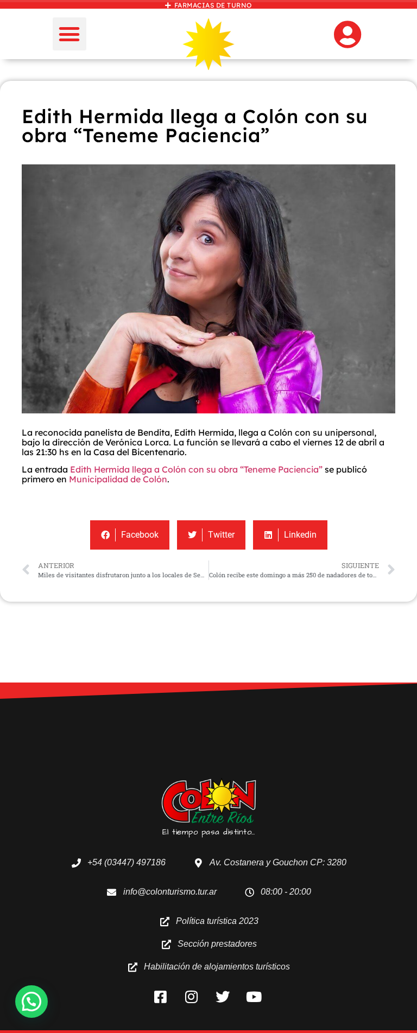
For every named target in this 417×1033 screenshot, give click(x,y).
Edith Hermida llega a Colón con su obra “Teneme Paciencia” (196, 469)
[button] (69, 34)
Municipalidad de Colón (118, 479)
